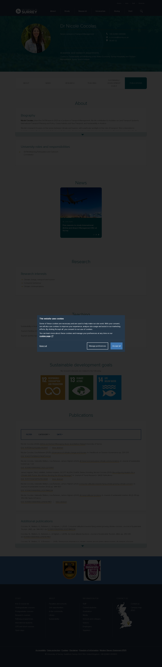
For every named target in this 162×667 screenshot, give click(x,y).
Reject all (43, 346)
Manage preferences (97, 346)
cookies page (45, 336)
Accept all (116, 346)
